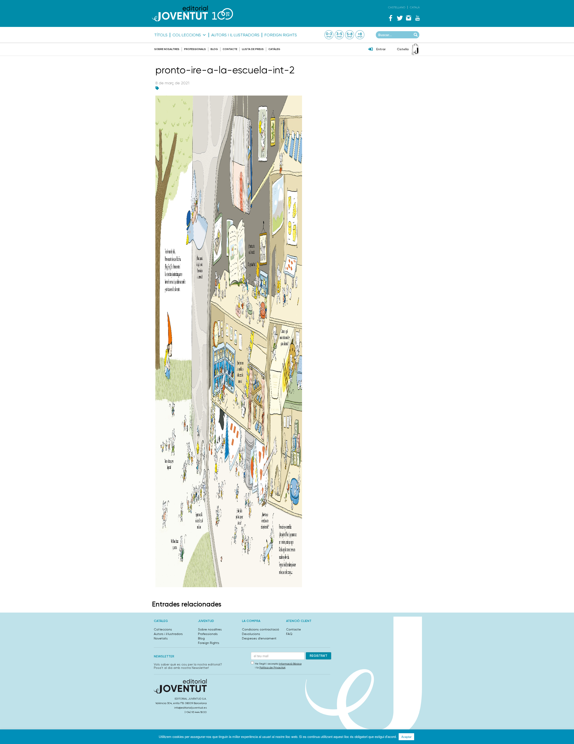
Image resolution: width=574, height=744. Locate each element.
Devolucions (251, 634)
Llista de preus (253, 49)
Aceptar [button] (406, 737)
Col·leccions (186, 35)
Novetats (161, 638)
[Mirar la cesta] (415, 49)
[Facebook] (390, 17)
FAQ (289, 634)
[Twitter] (399, 17)
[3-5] (339, 34)
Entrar (381, 49)
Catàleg (274, 49)
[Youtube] (417, 17)
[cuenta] (370, 49)
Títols (160, 35)
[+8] (360, 34)
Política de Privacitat (272, 667)
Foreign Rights (280, 35)
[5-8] (349, 34)
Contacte (230, 49)
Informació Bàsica (290, 663)
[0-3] (329, 34)
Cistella (403, 49)
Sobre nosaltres (166, 49)
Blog (214, 49)
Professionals (195, 49)
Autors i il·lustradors (235, 35)
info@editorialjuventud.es (190, 707)
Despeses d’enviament (259, 638)
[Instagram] (408, 17)
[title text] (192, 13)
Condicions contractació (260, 629)
